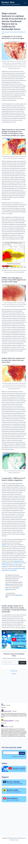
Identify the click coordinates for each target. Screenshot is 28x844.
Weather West (8, 2)
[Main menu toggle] (25, 3)
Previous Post (14, 670)
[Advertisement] (14, 689)
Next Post (14, 673)
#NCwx (7, 589)
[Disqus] (14, 720)
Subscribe (22, 662)
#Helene (7, 584)
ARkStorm (4, 544)
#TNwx (17, 587)
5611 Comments (6, 32)
